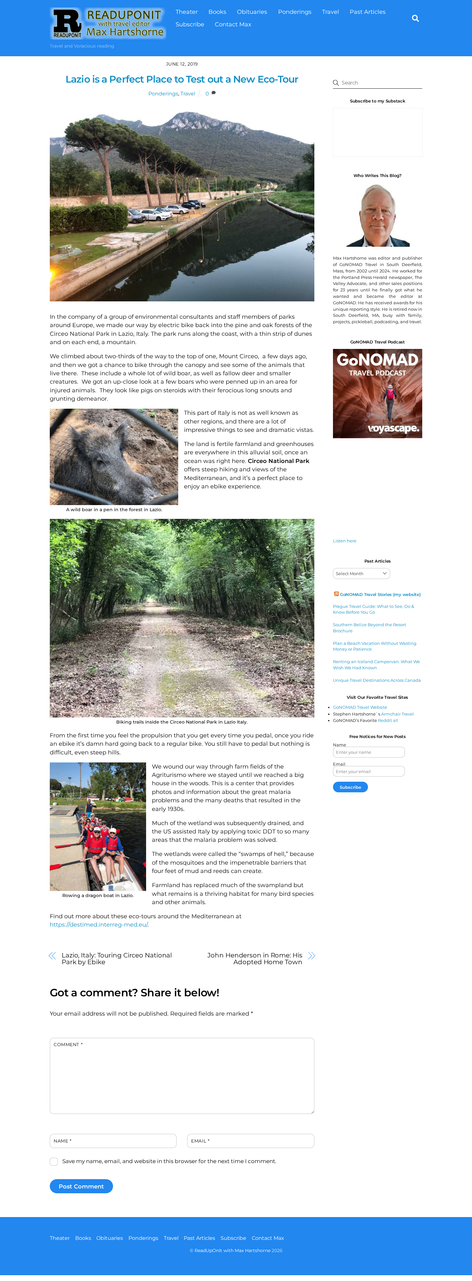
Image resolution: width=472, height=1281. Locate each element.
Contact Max (233, 24)
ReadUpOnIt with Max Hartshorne (232, 1250)
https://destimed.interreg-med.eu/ (98, 924)
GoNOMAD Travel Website (360, 707)
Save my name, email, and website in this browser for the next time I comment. (169, 1161)
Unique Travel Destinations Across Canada (377, 680)
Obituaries (252, 11)
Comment (68, 1044)
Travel (330, 11)
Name (62, 1141)
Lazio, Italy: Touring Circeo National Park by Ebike (117, 958)
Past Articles (368, 11)
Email (200, 1141)
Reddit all (388, 720)
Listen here (344, 540)
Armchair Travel (397, 713)
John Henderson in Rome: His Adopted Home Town (254, 958)
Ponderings (294, 11)
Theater (187, 11)
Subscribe (190, 24)
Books (217, 11)
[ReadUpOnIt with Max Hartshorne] (108, 36)
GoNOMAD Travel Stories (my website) (380, 594)
